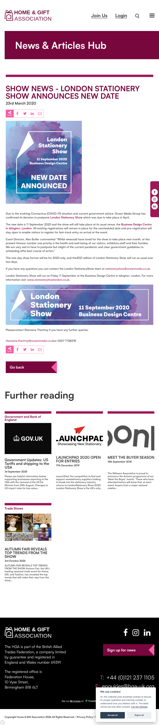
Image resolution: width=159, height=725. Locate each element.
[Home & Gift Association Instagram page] (136, 632)
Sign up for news (121, 650)
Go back (17, 367)
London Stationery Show (66, 217)
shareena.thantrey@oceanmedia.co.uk (30, 340)
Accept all (112, 715)
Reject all (139, 715)
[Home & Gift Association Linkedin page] (147, 632)
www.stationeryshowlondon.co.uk (48, 279)
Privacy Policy (85, 716)
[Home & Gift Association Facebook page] (126, 632)
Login (121, 15)
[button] (152, 15)
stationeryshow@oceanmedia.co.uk (127, 268)
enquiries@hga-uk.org (128, 686)
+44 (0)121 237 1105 (130, 677)
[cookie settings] (3, 722)
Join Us (99, 15)
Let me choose (139, 706)
